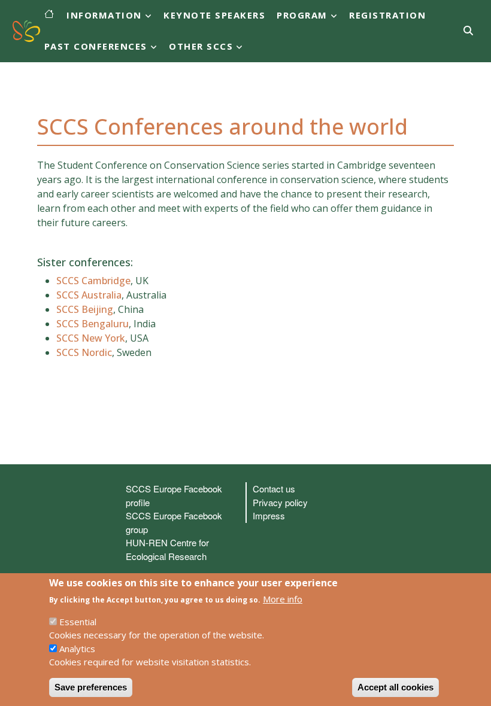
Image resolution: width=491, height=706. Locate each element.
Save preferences (90, 687)
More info (282, 599)
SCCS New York (90, 338)
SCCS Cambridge (93, 280)
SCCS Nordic (84, 352)
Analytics (77, 649)
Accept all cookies (395, 687)
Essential (77, 622)
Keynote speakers (214, 15)
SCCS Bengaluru (92, 323)
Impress (269, 515)
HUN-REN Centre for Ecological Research (167, 549)
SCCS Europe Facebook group (174, 522)
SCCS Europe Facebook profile (174, 495)
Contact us (274, 488)
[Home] (23, 31)
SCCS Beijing (84, 309)
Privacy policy (280, 502)
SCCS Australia (89, 295)
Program (302, 15)
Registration (387, 15)
